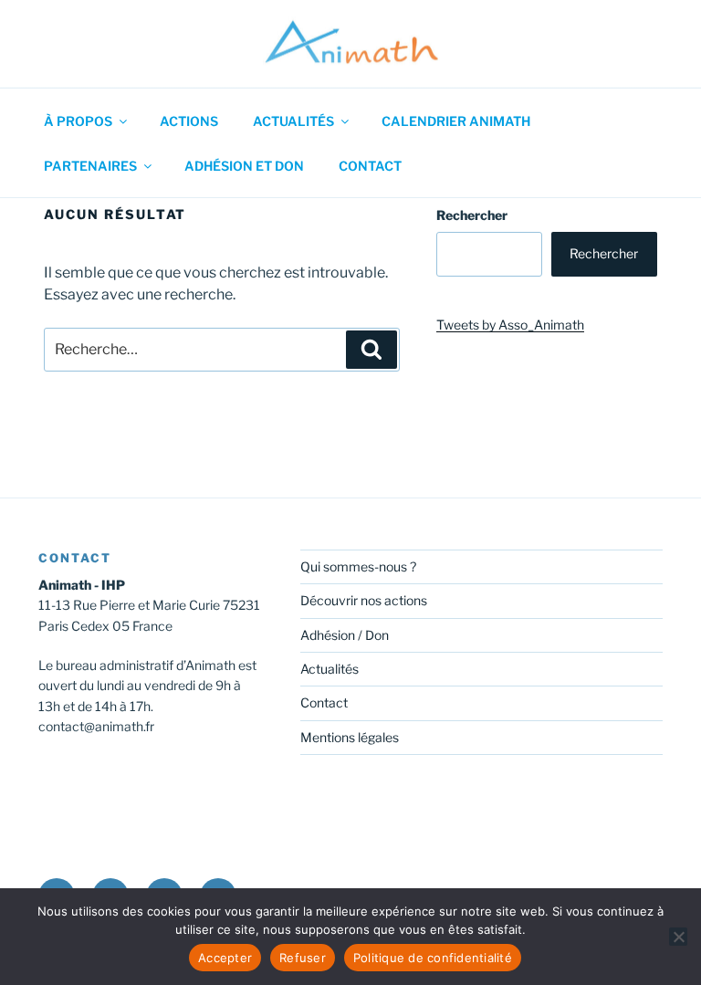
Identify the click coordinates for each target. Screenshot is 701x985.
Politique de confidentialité (432, 957)
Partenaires (90, 165)
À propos (78, 121)
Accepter (225, 957)
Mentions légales (349, 737)
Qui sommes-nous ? (358, 566)
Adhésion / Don (344, 635)
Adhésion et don (244, 165)
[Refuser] (678, 936)
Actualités (293, 121)
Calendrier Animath (456, 121)
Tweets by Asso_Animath (510, 324)
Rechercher (471, 215)
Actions (189, 121)
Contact (370, 165)
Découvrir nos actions (363, 600)
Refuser (302, 957)
